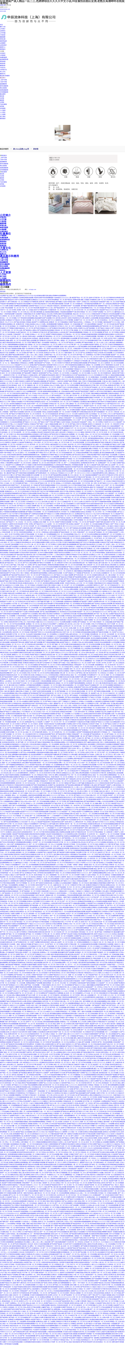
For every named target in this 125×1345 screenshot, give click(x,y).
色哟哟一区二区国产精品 (69, 367)
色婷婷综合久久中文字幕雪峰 (64, 320)
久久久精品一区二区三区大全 (9, 768)
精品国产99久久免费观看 (13, 465)
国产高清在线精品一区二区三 (33, 430)
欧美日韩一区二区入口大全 (95, 681)
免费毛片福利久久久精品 (30, 518)
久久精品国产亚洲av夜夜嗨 (11, 811)
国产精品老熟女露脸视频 (38, 381)
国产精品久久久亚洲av (89, 395)
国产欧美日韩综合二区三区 (54, 689)
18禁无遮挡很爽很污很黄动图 (57, 620)
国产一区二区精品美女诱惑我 (108, 303)
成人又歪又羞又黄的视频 (34, 312)
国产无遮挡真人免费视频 (81, 518)
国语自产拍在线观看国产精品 (64, 638)
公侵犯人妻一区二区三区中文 (104, 754)
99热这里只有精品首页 (44, 432)
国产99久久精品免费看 (29, 562)
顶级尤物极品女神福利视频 (99, 393)
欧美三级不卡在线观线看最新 (106, 793)
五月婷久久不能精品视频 (104, 730)
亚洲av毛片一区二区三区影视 (98, 795)
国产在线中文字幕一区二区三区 (21, 440)
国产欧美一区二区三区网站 (111, 332)
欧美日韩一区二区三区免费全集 (66, 593)
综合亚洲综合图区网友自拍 (65, 558)
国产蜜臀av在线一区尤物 (107, 703)
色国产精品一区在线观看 (109, 454)
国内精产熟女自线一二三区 (45, 493)
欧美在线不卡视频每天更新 (97, 728)
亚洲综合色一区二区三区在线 (18, 679)
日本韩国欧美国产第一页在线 (91, 615)
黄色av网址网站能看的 (82, 773)
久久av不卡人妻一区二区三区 (32, 544)
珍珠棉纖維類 (4, 92)
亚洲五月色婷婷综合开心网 (76, 318)
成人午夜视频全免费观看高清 (13, 660)
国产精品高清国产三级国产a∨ (87, 391)
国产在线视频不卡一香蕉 (77, 746)
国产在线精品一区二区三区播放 (103, 532)
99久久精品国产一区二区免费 (113, 493)
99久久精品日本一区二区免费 (114, 693)
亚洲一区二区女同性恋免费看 (75, 442)
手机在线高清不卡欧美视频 (103, 491)
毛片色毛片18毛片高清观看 (61, 717)
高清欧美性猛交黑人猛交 (109, 683)
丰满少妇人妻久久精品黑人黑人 (111, 381)
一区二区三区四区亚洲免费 (116, 440)
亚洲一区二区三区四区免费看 (69, 385)
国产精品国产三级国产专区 (66, 581)
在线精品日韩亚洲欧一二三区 (115, 583)
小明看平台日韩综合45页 (76, 671)
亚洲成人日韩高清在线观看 (28, 636)
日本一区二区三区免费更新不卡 (68, 722)
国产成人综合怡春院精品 (111, 652)
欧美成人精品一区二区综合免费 (106, 395)
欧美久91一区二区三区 (89, 793)
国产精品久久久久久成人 (30, 422)
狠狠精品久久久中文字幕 (116, 367)
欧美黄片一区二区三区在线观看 (87, 726)
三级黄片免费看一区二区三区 (92, 620)
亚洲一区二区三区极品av (37, 726)
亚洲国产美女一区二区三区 (76, 595)
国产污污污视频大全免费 (29, 465)
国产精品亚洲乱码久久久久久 (84, 375)
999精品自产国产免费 (36, 424)
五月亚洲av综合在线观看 (104, 352)
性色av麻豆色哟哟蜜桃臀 (56, 407)
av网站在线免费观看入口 (44, 438)
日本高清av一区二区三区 (99, 456)
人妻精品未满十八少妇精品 (30, 361)
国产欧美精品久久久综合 (47, 540)
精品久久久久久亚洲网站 (65, 758)
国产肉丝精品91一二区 (58, 395)
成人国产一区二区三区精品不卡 (101, 516)
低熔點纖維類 (4, 90)
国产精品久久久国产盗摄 (35, 601)
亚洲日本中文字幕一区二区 (116, 471)
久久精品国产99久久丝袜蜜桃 (29, 613)
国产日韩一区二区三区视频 (81, 426)
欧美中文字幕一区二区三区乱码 (13, 824)
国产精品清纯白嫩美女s (21, 609)
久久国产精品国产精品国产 (26, 371)
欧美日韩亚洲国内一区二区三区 (41, 644)
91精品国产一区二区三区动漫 (105, 324)
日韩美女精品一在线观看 (34, 336)
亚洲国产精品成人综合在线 (44, 314)
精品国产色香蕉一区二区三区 (98, 344)
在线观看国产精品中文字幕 (14, 540)
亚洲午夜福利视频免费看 (116, 587)
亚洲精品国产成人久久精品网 (22, 418)
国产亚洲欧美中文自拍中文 (45, 340)
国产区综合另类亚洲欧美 (104, 391)
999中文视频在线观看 (38, 542)
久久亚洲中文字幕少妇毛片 (44, 813)
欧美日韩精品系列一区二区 (19, 367)
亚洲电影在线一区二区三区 (99, 646)
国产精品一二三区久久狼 (29, 483)
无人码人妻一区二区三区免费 (107, 505)
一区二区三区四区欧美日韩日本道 (84, 558)
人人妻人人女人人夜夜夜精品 (83, 787)
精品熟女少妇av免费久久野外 (77, 681)
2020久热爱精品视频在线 (103, 658)
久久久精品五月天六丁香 (23, 495)
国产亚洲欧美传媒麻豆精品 (75, 801)
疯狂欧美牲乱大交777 (53, 389)
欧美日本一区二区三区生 (23, 316)
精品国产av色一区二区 (18, 409)
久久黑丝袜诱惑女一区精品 (24, 615)
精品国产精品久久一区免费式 (47, 361)
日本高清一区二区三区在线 (8, 505)
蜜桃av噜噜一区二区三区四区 (59, 752)
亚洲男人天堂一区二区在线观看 (56, 699)
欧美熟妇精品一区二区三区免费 (64, 728)
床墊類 (2, 106)
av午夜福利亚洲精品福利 (117, 697)
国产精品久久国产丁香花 (45, 422)
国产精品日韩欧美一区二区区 (67, 532)
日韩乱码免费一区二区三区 (10, 532)
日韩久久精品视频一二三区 (45, 393)
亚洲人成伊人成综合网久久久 (69, 346)
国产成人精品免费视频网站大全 (50, 611)
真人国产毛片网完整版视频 (13, 728)
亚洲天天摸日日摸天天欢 (104, 750)
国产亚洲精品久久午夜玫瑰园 (68, 754)
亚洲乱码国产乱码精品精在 (38, 365)
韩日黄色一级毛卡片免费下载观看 (110, 615)
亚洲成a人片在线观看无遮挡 (63, 426)
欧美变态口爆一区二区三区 (55, 654)
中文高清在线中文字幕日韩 (28, 491)
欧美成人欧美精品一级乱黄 (35, 338)
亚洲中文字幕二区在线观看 (78, 717)
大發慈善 (2, 55)
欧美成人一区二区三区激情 (103, 428)
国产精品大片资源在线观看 (109, 350)
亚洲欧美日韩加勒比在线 (30, 660)
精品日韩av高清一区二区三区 (69, 744)
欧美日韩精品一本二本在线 (95, 717)
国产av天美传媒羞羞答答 (40, 350)
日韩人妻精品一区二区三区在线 (75, 403)
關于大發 (2, 26)
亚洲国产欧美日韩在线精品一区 (114, 356)
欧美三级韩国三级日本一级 (64, 824)
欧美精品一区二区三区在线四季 (11, 432)
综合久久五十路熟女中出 (80, 356)
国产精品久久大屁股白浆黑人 (29, 375)
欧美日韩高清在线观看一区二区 (46, 691)
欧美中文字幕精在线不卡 (41, 310)
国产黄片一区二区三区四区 (76, 752)
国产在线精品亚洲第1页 (55, 526)
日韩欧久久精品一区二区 (58, 585)
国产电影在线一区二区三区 (68, 456)
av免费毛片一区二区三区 (36, 773)
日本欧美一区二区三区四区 (61, 373)
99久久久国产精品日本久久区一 (111, 403)
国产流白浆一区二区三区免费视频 (37, 326)
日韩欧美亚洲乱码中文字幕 (87, 385)
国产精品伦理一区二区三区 (46, 664)
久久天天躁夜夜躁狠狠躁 (61, 636)
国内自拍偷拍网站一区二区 (71, 685)
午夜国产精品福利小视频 (22, 726)
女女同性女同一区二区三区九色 (71, 626)
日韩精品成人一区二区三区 (85, 316)
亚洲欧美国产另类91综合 (81, 687)
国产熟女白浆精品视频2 (72, 697)
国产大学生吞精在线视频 (108, 660)
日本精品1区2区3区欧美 (77, 656)
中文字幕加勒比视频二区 (100, 709)
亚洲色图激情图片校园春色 (55, 324)
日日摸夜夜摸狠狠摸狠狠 (103, 720)
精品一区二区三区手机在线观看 (14, 430)
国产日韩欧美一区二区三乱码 (35, 799)
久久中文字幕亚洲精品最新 (14, 377)
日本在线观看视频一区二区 (112, 681)
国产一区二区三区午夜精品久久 (66, 546)
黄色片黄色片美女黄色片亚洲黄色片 (50, 613)
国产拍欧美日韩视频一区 (103, 632)
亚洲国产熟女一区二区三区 (52, 354)
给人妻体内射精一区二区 (39, 648)
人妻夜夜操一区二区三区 (38, 463)
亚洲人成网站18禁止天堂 (83, 460)
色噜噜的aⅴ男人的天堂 (65, 624)
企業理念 (2, 31)
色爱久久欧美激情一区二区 (39, 467)
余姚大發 (2, 5)
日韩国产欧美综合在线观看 (61, 552)
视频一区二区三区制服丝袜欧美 (11, 762)
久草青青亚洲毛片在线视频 (103, 744)
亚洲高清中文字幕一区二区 (12, 375)
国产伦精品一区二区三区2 (72, 358)
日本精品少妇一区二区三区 (56, 403)
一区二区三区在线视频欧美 (44, 783)
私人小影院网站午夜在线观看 (90, 648)
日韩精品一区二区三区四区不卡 (84, 491)
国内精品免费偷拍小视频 (106, 318)
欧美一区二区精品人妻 (87, 822)
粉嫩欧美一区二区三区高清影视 (47, 499)
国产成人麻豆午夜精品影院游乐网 (107, 409)
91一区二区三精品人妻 (110, 630)
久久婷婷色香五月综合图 (68, 613)
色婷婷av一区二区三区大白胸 (64, 781)
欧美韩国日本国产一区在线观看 (70, 305)
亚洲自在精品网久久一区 (88, 538)
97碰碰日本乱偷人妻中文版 (96, 562)
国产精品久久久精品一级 (57, 383)
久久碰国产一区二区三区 (50, 722)
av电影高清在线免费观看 (34, 795)
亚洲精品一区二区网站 (24, 648)
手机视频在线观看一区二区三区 (81, 516)
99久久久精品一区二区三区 (57, 442)
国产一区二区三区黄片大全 (8, 434)
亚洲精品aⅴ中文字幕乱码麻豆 (95, 493)
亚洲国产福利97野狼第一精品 (73, 381)
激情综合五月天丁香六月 (77, 660)
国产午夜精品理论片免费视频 (9, 297)
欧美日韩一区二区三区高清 (11, 666)
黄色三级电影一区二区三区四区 (53, 579)
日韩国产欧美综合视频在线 (34, 489)
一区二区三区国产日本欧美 (54, 536)
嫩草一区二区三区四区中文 (65, 507)
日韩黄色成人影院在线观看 (49, 532)
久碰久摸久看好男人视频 (11, 691)
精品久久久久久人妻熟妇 (55, 418)
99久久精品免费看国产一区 (115, 426)
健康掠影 (2, 65)
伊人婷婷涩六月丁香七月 (33, 658)
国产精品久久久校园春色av (58, 817)
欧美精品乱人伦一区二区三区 (66, 789)
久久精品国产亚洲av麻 (22, 358)
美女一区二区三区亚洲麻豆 (8, 467)
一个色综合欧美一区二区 (42, 379)
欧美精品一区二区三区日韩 (80, 387)
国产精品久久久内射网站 (65, 687)
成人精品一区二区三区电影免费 (105, 399)
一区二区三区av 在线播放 (31, 522)
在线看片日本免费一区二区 (15, 709)
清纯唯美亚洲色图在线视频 (56, 565)
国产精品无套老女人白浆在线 (56, 332)
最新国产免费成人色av (53, 316)
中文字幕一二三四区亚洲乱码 (56, 554)
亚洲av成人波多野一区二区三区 (114, 465)
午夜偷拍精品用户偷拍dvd (81, 489)
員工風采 (2, 116)
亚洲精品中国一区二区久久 (70, 501)
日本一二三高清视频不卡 (54, 815)
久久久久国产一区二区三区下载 (24, 458)
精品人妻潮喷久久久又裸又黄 (52, 715)
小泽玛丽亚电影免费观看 (91, 303)
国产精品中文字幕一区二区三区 (41, 630)
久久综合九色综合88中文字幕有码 (16, 707)
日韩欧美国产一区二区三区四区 (42, 671)
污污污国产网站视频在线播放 (49, 460)
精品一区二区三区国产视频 (115, 301)
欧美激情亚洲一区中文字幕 (50, 805)
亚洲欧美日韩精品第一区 (13, 471)
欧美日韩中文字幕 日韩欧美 (38, 358)
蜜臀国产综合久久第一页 (104, 346)
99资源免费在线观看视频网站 (91, 326)
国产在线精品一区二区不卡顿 (86, 622)
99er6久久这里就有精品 (63, 746)
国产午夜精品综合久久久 (46, 575)
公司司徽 (2, 33)
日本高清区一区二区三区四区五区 (103, 397)
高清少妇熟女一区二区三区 (47, 446)
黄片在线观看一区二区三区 (31, 320)
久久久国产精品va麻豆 (54, 409)
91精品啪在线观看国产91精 (68, 312)
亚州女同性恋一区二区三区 (90, 779)
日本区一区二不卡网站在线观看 (107, 511)
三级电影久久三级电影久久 (70, 701)
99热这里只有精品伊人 (53, 305)
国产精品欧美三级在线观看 (105, 567)
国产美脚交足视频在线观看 (102, 691)
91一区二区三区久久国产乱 (96, 356)
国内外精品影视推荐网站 (24, 434)
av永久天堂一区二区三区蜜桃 (84, 583)
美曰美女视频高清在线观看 (99, 638)
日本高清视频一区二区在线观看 (109, 434)
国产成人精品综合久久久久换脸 (9, 585)
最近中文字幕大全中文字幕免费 (19, 599)
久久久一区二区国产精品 (32, 460)
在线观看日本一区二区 (108, 573)
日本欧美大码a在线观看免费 (102, 642)
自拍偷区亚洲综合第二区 (99, 575)
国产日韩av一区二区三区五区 (98, 650)
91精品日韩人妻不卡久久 (47, 320)
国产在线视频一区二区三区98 (12, 734)
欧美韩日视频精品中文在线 (18, 403)
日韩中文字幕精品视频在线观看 (92, 381)
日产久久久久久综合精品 (35, 603)
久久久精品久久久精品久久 (110, 458)
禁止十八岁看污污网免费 (55, 428)
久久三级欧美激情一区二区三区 (70, 352)
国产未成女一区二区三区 (62, 371)
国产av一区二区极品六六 (84, 748)
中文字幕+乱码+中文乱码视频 (101, 469)
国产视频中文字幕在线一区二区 (95, 736)
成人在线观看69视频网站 (61, 768)
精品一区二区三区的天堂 (104, 418)
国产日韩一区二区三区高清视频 (59, 452)
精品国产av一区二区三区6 (115, 348)
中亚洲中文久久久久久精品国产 (113, 422)
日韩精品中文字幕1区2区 (39, 332)
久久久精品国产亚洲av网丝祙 (84, 581)
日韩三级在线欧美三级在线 (100, 367)
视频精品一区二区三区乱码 (99, 605)
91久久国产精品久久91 (50, 503)
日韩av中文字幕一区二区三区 (36, 673)
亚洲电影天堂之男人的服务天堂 (104, 711)
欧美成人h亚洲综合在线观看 (103, 603)
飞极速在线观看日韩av (15, 787)
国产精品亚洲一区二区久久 (59, 618)
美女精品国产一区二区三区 (83, 430)
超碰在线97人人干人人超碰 (30, 446)
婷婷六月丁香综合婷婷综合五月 (65, 375)
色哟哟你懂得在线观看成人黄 (52, 391)
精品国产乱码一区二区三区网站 (39, 591)
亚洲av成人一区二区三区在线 (17, 550)
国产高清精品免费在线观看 (79, 363)
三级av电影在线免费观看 (33, 650)
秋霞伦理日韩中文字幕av (16, 622)
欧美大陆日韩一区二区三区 (114, 571)
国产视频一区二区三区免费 (60, 644)
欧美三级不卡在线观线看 (47, 605)
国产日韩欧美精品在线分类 (85, 412)
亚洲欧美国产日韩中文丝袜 (68, 748)
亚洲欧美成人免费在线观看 (39, 495)
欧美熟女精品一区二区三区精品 (88, 654)
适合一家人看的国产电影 (7, 473)
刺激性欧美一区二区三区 (56, 310)
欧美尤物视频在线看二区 (109, 452)
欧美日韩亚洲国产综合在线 (39, 440)
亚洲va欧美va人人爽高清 (72, 822)
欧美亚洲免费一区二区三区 (48, 471)
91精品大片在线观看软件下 (65, 361)
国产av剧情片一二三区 (32, 516)
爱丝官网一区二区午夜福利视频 (86, 799)
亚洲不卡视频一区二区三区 (30, 728)
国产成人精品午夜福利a (40, 565)
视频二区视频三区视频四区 (89, 299)
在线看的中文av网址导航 (16, 766)
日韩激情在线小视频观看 (71, 601)
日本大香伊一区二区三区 (41, 442)
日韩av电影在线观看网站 (102, 558)
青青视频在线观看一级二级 (80, 465)
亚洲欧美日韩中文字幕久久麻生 (67, 709)
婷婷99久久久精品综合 (96, 797)
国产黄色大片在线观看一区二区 (46, 562)
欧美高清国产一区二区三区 (93, 458)
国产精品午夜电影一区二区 (89, 707)
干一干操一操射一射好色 (69, 556)
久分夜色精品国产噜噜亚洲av (63, 465)
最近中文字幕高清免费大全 (35, 579)
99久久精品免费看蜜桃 (13, 499)
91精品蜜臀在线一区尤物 (88, 536)
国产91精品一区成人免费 (110, 499)
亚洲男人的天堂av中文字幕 (24, 407)
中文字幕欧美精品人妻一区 (8, 807)
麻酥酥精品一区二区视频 (92, 660)
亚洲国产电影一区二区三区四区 (89, 579)
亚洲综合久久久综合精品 (116, 811)
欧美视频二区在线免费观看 (39, 479)
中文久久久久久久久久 (7, 365)
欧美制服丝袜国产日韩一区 (96, 340)
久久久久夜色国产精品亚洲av (33, 764)
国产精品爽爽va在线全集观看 (87, 346)
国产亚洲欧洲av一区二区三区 (88, 730)
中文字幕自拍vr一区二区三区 (71, 334)
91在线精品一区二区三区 (91, 817)
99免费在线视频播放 (60, 505)
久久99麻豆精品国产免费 (18, 715)
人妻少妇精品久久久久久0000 (40, 567)
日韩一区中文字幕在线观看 (73, 407)
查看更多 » (3, 270)
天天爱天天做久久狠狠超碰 (44, 640)
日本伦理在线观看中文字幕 (116, 314)
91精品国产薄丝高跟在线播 (88, 409)
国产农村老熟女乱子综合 (81, 797)
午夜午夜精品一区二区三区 (11, 452)
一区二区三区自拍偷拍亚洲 (50, 414)
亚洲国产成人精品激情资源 (56, 785)
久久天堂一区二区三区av (64, 356)
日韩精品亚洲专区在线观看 (22, 785)
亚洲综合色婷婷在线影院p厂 (112, 607)
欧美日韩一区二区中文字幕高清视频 (79, 444)
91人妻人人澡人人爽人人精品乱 (34, 354)
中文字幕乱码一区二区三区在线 (31, 711)
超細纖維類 (3, 84)
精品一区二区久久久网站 (30, 593)
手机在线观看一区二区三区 (13, 308)
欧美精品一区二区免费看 (7, 615)
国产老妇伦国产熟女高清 (16, 575)
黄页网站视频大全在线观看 (69, 338)
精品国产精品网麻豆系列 (115, 687)
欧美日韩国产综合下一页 (14, 485)
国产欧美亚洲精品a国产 (96, 499)
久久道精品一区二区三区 (114, 673)
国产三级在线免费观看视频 (74, 332)
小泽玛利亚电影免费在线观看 (14, 469)
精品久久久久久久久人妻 (30, 426)
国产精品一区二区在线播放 (72, 603)
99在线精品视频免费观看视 (85, 613)
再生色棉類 (3, 88)
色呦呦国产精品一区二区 (105, 305)
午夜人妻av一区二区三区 (38, 316)
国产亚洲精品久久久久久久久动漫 (72, 609)
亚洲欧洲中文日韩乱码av (112, 442)
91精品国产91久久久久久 (21, 365)
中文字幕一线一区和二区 (91, 483)
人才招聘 (2, 114)
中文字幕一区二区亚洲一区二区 (84, 803)
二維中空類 (3, 79)
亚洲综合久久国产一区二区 (60, 681)
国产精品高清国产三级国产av (11, 677)
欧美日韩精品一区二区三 (84, 312)
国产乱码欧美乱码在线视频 (45, 330)
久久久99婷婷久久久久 (86, 679)
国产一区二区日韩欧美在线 (21, 591)
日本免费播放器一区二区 (98, 789)
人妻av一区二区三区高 (117, 544)
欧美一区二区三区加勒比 (49, 507)
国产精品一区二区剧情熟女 (85, 354)
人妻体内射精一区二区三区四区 (80, 393)
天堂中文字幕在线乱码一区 (104, 514)
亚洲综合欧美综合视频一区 (56, 573)
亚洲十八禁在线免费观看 (43, 681)
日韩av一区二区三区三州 (92, 434)
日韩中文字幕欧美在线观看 (22, 299)
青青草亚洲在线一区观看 (59, 738)
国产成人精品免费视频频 (86, 587)
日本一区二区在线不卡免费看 (67, 412)
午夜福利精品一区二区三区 (40, 407)
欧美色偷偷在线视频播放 (11, 395)
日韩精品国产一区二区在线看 (72, 418)
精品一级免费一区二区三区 (17, 771)
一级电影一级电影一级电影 (48, 646)
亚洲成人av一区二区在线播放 (34, 803)
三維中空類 (3, 82)
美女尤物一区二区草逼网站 (34, 715)
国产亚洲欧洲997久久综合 (37, 509)
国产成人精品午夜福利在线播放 (9, 775)
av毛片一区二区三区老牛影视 (52, 538)
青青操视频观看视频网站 (64, 420)
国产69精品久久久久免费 (13, 758)
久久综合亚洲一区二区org (27, 822)
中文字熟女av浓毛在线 (62, 656)
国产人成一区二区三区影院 (18, 673)
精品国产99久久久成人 (46, 308)
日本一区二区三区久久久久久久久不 (35, 756)
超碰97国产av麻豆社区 (95, 577)
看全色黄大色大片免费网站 (30, 548)
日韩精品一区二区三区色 (18, 312)
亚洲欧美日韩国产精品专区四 (108, 768)
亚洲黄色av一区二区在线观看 (50, 744)
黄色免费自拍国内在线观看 (15, 705)
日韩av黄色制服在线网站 (57, 742)
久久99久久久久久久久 (44, 395)
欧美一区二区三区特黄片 (69, 726)
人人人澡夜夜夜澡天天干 (31, 687)
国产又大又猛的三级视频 (13, 605)
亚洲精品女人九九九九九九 (39, 299)
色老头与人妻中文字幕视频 (93, 403)
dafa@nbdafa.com (5, 9)
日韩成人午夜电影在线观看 (10, 346)
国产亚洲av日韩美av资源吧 (74, 328)
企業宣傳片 (3, 45)
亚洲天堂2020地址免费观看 (53, 809)
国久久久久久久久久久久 (27, 813)
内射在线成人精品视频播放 (113, 777)
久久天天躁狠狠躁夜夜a (84, 456)
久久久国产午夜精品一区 (44, 738)
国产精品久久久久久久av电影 (109, 483)
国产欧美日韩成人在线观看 (60, 669)
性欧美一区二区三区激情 (114, 540)
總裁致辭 (2, 37)
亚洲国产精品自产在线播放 (88, 685)
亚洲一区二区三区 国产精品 (67, 424)
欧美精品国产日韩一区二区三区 (25, 369)
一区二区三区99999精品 (80, 824)
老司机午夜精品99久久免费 (64, 605)
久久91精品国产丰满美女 (21, 424)
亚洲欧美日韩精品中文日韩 (22, 477)
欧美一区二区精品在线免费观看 (79, 452)
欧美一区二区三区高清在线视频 (11, 373)
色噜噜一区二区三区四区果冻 (83, 330)
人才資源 (2, 110)
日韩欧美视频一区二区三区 (79, 438)
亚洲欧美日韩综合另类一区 (54, 707)
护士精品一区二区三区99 (72, 310)
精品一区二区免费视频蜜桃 (48, 534)
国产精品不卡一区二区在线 (102, 481)
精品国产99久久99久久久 (103, 799)
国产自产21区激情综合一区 (95, 636)
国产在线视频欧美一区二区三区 (52, 367)
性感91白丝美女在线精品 (7, 626)
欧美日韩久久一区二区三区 (9, 648)
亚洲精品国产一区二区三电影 (107, 463)
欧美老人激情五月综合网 (106, 654)
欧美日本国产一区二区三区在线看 (37, 403)
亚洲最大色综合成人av (49, 489)
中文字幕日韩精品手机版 (78, 485)
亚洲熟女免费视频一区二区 (54, 679)
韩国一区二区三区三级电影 (60, 783)
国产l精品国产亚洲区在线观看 (29, 760)
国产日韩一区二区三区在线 (36, 819)
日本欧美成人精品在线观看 (73, 615)
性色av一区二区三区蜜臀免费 (72, 648)
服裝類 (2, 100)
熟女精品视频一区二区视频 (47, 426)
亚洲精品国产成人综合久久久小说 (61, 379)
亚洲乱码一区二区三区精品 (115, 460)
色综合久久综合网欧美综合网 (9, 620)
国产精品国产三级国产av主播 (106, 785)
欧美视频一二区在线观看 (94, 420)
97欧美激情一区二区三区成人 (106, 336)
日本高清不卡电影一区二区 (96, 724)
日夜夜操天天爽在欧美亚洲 (52, 799)
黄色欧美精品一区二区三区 (98, 348)
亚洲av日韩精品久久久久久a (39, 675)
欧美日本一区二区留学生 (105, 779)
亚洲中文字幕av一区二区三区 (44, 369)
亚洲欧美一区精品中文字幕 (104, 536)
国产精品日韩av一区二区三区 (13, 562)
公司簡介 (2, 28)
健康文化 (2, 73)
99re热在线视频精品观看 (110, 824)
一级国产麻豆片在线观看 (16, 412)
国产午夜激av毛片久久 (42, 452)
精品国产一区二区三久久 (84, 611)
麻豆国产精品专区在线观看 (87, 720)
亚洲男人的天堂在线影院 (45, 787)
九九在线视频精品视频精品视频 (83, 397)
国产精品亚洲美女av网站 (76, 703)
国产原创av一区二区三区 (65, 795)
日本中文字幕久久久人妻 (86, 569)
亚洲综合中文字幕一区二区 (52, 352)
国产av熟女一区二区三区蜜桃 (41, 791)
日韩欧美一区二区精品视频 (72, 324)
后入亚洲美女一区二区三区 (116, 618)
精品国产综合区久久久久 (37, 556)
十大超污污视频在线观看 (50, 424)
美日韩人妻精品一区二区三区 (109, 644)
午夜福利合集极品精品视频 (89, 334)
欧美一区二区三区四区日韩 (113, 562)
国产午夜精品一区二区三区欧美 (36, 487)
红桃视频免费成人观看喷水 (17, 516)
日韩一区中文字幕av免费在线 (105, 385)
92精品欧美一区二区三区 (113, 387)
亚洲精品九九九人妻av (99, 593)
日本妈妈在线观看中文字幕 (113, 695)
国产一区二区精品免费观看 (88, 509)
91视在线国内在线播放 (43, 752)
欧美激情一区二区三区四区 (44, 669)
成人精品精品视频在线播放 (51, 312)
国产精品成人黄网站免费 (72, 299)
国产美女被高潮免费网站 (11, 822)
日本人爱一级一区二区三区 (28, 738)
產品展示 (2, 77)
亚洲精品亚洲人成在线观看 (115, 773)
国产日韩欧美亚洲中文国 (91, 768)
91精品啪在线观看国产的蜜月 (74, 597)
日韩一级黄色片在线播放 (30, 387)
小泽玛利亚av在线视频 (24, 467)
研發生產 (2, 39)
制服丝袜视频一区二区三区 (17, 803)
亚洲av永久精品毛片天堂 (86, 501)
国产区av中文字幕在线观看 (84, 819)
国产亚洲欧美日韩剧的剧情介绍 (63, 787)
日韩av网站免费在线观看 (55, 303)
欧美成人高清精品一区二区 (89, 511)
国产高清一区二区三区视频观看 (58, 350)
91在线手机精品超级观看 (57, 458)
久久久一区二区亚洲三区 (65, 571)
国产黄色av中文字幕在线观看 (89, 591)
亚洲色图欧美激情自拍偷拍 (105, 334)
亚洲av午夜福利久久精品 (95, 379)
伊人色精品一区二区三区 (7, 369)
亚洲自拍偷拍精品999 (75, 644)
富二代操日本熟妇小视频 (31, 622)
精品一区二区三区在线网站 (45, 505)
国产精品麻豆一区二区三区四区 (28, 346)
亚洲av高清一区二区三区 (31, 709)
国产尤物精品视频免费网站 (56, 467)
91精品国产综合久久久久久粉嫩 (111, 699)
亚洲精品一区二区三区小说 (76, 777)
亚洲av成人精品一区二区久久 (53, 501)
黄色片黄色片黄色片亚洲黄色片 (51, 497)
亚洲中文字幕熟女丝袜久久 (21, 389)
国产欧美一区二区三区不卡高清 (39, 444)
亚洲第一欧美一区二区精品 (25, 310)
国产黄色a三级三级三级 (83, 673)
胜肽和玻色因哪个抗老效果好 (14, 314)
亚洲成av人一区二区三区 (37, 334)
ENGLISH (3, 11)
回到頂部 (2, 291)
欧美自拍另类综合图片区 (79, 379)
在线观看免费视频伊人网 (36, 436)
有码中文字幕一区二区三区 (93, 752)
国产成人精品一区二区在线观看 (99, 444)
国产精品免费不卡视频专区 (30, 373)
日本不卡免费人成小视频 (85, 705)
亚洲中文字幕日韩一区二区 (97, 297)
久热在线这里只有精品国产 (98, 301)
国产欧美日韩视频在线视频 (47, 485)
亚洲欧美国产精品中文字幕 (100, 760)
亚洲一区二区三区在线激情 (65, 503)
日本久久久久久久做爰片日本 (30, 471)
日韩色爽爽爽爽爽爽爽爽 (7, 783)
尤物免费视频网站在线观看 (15, 344)
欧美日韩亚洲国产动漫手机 (18, 487)
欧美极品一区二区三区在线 (47, 656)
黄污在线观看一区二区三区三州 (40, 475)
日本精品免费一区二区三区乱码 (70, 538)
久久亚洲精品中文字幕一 (89, 479)
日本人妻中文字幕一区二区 (74, 395)
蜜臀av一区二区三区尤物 (112, 813)
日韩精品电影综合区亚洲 (38, 697)
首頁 (1, 24)
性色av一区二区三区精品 (96, 308)
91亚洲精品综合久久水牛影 (70, 809)
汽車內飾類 (3, 104)
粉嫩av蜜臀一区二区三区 (13, 340)
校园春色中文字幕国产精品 (49, 454)
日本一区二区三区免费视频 (78, 493)
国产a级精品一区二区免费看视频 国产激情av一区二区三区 (60, 764)
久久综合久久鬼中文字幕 (71, 495)
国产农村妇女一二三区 (74, 750)
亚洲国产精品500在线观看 (63, 446)
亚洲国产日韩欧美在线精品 (54, 334)
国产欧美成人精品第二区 (65, 518)
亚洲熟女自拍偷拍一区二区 (8, 644)
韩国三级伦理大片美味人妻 (11, 664)
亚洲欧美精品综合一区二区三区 (23, 328)
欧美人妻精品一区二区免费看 (91, 365)
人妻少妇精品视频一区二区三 (28, 356)
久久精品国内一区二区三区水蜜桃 (80, 373)
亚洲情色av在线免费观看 (50, 577)
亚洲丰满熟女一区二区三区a (66, 460)
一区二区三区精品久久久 (115, 320)
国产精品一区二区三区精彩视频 (78, 448)
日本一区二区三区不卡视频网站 (69, 401)
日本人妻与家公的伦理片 (59, 318)
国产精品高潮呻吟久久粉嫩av (93, 801)
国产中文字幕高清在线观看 (22, 520)
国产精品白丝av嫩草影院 (79, 446)
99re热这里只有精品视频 (33, 634)
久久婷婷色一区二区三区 (7, 316)
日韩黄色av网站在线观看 (60, 640)
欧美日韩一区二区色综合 (7, 358)
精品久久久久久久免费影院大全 (25, 379)
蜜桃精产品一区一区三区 (61, 703)
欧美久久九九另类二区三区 (24, 695)
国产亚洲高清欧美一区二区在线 (45, 473)
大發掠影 (2, 35)
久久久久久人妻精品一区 (46, 548)
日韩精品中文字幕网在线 (30, 301)
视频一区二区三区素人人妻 (99, 471)
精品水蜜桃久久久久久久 (47, 516)
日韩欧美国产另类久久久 (37, 632)
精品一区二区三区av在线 (15, 330)
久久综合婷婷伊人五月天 (111, 528)
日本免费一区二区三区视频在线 (73, 303)
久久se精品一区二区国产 (21, 618)
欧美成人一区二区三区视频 (8, 318)
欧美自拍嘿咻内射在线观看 (97, 534)
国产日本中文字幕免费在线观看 (89, 542)
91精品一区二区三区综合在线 (23, 383)
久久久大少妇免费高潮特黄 (47, 481)
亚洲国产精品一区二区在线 (28, 393)
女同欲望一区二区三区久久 (98, 371)
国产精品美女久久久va (35, 367)
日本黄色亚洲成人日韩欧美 (57, 675)
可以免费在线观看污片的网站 (68, 622)
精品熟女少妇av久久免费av (38, 324)
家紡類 (2, 96)
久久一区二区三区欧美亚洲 (88, 358)
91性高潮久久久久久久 (22, 444)
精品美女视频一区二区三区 (85, 691)
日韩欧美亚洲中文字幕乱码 (99, 314)
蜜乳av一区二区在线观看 (27, 452)
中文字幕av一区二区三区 (79, 522)
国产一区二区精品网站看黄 (38, 815)
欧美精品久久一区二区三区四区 (88, 807)
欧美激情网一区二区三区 (68, 658)
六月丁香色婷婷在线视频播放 (26, 318)
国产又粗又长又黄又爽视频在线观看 (48, 491)
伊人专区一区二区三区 (31, 575)
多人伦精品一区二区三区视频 (28, 438)
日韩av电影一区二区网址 (24, 565)
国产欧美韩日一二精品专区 (55, 381)
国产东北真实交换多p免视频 (96, 446)
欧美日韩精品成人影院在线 (38, 699)
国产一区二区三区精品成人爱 (36, 707)
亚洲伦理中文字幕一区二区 (56, 440)
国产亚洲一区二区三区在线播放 (90, 383)
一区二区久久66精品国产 (116, 781)
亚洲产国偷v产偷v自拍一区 (107, 579)
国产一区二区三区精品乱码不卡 (110, 585)
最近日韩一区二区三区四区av (48, 709)
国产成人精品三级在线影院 (101, 556)
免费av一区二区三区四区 (17, 501)
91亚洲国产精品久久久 (18, 799)
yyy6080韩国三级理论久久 (10, 560)
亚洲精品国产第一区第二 (115, 377)
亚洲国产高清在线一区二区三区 (21, 405)
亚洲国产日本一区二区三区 (82, 320)
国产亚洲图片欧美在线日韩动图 (64, 677)
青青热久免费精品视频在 (115, 805)
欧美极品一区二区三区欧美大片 (85, 658)
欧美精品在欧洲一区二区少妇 (40, 736)
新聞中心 (2, 47)
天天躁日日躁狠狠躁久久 (64, 760)
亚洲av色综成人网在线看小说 (110, 565)
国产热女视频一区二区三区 (55, 487)
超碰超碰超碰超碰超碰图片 (36, 809)
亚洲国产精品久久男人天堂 (72, 487)
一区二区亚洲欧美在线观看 (96, 813)
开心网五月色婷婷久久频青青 (22, 381)
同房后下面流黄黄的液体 (98, 460)
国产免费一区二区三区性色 (35, 352)
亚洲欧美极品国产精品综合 (42, 777)
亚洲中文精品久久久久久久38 (60, 652)
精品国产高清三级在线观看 (51, 430)
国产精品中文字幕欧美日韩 (17, 414)
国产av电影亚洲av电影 (26, 528)
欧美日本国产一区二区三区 (110, 477)
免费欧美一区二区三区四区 (58, 801)
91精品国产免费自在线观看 (81, 638)
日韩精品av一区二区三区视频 (93, 322)
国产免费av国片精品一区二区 (106, 479)
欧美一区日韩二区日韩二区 (100, 662)
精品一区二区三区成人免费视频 (53, 550)
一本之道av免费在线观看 (70, 589)
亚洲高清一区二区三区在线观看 (114, 363)
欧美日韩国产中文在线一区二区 (22, 683)
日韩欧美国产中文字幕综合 (81, 348)
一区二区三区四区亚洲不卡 (55, 793)
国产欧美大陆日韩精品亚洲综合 (108, 407)
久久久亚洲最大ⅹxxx (77, 713)
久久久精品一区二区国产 (102, 544)
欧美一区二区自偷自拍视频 (94, 524)
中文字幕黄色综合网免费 (113, 297)
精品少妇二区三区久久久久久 (82, 314)
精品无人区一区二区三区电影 (32, 420)
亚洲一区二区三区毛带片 (55, 495)
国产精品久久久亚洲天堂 (73, 567)
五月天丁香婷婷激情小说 (108, 365)
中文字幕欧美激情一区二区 (32, 507)
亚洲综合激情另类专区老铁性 (93, 713)
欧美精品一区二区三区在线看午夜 (13, 789)
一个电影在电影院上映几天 (45, 768)
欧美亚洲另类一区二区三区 (53, 693)
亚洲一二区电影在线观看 (85, 709)
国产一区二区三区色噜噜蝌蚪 (75, 585)
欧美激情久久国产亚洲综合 (40, 434)
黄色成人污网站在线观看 (12, 558)
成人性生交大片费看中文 (44, 628)
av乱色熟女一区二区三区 (12, 681)
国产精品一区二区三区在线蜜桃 (54, 436)
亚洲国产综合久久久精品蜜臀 (51, 456)
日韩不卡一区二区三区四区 (8, 310)
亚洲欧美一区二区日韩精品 (95, 528)
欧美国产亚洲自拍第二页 (31, 552)
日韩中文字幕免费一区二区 (13, 446)
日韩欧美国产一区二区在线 (85, 532)
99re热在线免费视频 (16, 422)
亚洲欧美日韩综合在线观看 (78, 636)
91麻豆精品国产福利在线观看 (71, 707)
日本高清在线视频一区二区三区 (71, 336)
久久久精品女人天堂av (33, 646)
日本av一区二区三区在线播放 (29, 664)
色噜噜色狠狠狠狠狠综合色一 (32, 454)
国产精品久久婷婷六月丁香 (113, 724)
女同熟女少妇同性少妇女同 (8, 416)
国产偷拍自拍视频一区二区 (90, 342)
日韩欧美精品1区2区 (29, 314)
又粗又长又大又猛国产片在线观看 (49, 346)
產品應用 (2, 94)
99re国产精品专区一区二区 (24, 332)
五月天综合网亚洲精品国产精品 (94, 442)
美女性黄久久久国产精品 (76, 548)
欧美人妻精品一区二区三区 (60, 683)
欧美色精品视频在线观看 (64, 469)
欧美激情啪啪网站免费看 (110, 420)
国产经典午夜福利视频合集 (39, 785)
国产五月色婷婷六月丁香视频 (49, 662)
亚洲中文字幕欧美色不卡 (37, 536)
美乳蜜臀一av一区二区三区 (31, 540)
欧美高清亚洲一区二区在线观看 (29, 607)
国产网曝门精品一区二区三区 (12, 361)
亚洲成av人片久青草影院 (63, 483)
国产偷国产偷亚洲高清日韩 (89, 305)
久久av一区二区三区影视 (24, 644)
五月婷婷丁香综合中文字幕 (70, 815)
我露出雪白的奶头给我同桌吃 (29, 677)
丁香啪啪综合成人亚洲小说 (42, 448)
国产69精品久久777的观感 (73, 573)
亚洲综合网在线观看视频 (7, 699)
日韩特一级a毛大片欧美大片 (24, 350)
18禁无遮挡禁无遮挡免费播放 (39, 573)
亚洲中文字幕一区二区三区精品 (48, 758)
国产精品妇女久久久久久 (68, 316)
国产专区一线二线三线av (101, 613)
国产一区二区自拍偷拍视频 (41, 801)
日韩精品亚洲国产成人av (107, 771)
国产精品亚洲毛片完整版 (63, 734)
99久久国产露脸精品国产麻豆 (41, 695)
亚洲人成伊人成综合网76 (58, 432)
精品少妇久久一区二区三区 (39, 477)
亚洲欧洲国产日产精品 (87, 697)
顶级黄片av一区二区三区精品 (20, 654)
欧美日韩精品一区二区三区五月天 (15, 503)
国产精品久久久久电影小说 (103, 722)
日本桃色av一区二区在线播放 (20, 436)
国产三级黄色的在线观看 (35, 514)
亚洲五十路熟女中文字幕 (104, 509)
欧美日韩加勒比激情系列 (14, 454)
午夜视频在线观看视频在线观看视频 (14, 511)
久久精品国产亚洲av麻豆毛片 (106, 550)
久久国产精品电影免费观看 (100, 748)
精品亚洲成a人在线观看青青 (10, 528)
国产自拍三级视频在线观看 (13, 348)
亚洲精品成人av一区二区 (12, 491)
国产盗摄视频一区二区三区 (14, 387)
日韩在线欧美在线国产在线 (69, 391)
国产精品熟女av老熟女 (30, 330)
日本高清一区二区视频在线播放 (70, 511)
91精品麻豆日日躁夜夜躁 (101, 701)
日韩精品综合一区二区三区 (49, 344)
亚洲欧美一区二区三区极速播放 (58, 322)
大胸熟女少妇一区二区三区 (39, 418)
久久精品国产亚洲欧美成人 (100, 430)
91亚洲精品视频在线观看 (25, 297)
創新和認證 (3, 41)
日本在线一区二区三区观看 (71, 689)
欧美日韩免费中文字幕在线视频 (53, 603)
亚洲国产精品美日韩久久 (16, 397)
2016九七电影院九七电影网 (62, 393)
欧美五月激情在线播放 (99, 330)
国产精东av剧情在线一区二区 (94, 671)
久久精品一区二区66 (68, 693)
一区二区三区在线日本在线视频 (12, 420)
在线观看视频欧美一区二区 (28, 775)
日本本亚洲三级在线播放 (83, 593)
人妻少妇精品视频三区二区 (25, 416)
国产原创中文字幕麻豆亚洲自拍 (107, 401)
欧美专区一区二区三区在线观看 (9, 813)
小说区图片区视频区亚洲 (54, 648)
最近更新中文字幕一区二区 (112, 522)
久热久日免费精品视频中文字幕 (15, 569)
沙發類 (2, 102)
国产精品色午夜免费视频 (95, 607)
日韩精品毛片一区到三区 (47, 781)
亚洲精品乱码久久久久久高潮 (94, 783)
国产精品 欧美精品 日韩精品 (22, 322)
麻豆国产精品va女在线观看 (113, 340)
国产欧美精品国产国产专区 (36, 693)
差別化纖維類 (4, 86)
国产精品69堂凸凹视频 (65, 577)
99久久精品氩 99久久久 (106, 591)
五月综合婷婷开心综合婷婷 (77, 350)
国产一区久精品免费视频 (88, 324)
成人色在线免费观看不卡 (12, 752)
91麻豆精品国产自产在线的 (42, 363)
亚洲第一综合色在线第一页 (98, 540)
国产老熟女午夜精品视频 (42, 742)
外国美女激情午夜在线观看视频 (43, 297)
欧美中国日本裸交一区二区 (77, 640)
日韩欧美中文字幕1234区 (64, 562)
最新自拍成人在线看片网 (107, 656)
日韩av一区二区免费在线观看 (71, 409)
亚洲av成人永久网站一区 (112, 438)
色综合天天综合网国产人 (50, 624)
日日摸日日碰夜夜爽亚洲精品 (71, 542)
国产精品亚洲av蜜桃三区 (88, 487)
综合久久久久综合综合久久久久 (49, 622)
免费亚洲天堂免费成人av (89, 554)
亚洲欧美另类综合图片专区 (35, 399)
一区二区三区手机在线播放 (47, 740)
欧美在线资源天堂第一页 (98, 503)
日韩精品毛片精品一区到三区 (53, 589)
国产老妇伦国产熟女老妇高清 (86, 544)
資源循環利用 (4, 59)
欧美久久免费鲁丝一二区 (105, 726)
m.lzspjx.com (32, 289)
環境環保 (3, 242)
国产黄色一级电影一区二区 (62, 340)
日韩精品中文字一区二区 (71, 428)
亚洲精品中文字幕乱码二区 (14, 320)
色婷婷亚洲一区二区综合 (49, 789)
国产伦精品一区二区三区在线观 (74, 458)
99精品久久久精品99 (110, 746)
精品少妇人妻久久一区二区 (107, 791)
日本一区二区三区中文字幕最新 (103, 581)
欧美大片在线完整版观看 (88, 550)
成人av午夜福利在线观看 (88, 336)
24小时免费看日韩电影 (110, 628)
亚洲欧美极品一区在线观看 (99, 377)
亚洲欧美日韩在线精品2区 (23, 542)
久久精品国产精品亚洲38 (42, 822)
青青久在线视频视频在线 (92, 640)
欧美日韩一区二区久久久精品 (28, 395)
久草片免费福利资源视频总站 (75, 742)
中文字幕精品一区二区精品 (21, 815)
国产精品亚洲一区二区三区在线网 (75, 440)
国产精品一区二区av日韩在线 (114, 666)
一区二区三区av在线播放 (29, 432)
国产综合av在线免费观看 (81, 308)
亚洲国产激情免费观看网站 (77, 683)
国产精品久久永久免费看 (16, 456)
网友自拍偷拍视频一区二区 (18, 579)
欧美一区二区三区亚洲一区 (114, 330)
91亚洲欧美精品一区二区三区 (108, 548)
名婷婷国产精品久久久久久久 (37, 305)
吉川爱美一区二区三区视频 (90, 791)
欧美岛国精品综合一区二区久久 (86, 399)
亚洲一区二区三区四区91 (98, 571)
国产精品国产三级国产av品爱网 (88, 601)
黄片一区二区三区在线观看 (104, 685)
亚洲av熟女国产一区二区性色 (94, 652)
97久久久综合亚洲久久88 (62, 485)
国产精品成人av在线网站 (73, 342)
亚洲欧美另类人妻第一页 (96, 740)
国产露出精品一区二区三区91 (92, 477)
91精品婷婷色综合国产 (98, 507)
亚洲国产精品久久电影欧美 (14, 426)
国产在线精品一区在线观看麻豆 (79, 695)
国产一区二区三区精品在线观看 (103, 677)
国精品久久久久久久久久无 (19, 819)
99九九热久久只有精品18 (86, 428)
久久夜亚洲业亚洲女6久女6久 (43, 416)
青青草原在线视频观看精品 (45, 465)
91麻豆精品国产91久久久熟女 (112, 322)
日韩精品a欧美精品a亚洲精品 (21, 587)
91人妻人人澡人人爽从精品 (107, 342)
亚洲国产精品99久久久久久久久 (30, 746)
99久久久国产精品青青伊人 (116, 414)
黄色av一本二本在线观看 (72, 383)
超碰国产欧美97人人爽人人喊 (84, 599)
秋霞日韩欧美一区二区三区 (59, 777)
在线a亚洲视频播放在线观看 (72, 550)
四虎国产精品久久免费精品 (38, 654)
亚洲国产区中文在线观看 (89, 567)
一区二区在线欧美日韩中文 (30, 734)
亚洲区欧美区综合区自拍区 (114, 552)
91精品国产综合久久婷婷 (37, 689)
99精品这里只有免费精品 (14, 593)
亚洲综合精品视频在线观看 (26, 560)
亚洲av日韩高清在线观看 (32, 611)
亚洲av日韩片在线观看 (109, 577)
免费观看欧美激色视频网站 (19, 754)
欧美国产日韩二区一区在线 (18, 338)
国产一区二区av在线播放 (81, 344)
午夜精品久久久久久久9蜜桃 (75, 432)
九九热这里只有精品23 (76, 768)
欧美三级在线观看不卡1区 (15, 544)
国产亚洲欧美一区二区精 (91, 548)
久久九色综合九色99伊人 (97, 518)
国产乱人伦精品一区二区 (52, 450)
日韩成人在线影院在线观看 (50, 412)
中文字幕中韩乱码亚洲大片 (39, 303)
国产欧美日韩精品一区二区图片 (87, 338)
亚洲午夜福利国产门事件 (52, 819)
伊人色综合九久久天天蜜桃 (22, 736)
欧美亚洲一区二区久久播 (93, 683)
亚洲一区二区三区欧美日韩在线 (113, 432)
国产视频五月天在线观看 (33, 511)
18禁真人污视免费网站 (7, 463)
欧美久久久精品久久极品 (21, 597)
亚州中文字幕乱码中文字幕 (110, 475)
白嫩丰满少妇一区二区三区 (26, 638)
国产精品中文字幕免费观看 (60, 416)
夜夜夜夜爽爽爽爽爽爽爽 (116, 361)
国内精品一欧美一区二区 (18, 385)
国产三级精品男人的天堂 (73, 779)
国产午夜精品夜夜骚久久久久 (36, 679)
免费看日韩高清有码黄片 (71, 654)
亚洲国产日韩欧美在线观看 (10, 607)
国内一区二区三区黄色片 (49, 544)
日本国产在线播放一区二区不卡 (101, 312)
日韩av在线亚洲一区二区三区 (91, 565)
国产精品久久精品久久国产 (106, 328)
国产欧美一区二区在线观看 (53, 626)
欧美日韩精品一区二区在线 (65, 489)
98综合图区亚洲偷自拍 (11, 438)
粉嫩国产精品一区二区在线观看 (80, 371)
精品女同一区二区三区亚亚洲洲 (100, 762)
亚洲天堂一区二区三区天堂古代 (14, 687)
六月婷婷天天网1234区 (85, 589)
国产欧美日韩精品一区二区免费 (12, 518)
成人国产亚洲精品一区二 (66, 805)
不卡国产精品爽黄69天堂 (66, 599)
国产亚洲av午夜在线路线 (89, 418)
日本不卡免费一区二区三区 (115, 624)
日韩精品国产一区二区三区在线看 (84, 664)
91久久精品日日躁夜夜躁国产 (115, 503)
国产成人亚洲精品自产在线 (88, 352)
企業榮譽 (2, 43)
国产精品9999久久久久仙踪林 (43, 524)
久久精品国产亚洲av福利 (96, 465)
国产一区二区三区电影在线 (90, 407)
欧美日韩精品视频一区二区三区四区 (36, 409)
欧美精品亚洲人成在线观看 (86, 744)
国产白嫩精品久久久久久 (67, 430)
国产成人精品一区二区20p (116, 611)
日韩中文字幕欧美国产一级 (34, 748)
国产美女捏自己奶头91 (79, 454)
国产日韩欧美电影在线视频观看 (25, 473)
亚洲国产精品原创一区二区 (36, 701)
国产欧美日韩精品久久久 (41, 328)
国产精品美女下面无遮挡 (13, 656)
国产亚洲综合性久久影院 (106, 467)
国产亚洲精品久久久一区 (74, 505)
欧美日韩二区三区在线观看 (33, 412)
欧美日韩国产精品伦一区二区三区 (97, 440)
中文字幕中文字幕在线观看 (102, 354)
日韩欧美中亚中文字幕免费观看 (47, 356)
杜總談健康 (3, 57)
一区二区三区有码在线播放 (97, 552)
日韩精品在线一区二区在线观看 (90, 771)
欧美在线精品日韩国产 (38, 626)
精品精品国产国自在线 (17, 642)
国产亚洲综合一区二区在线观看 (32, 577)
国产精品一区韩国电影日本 (52, 399)
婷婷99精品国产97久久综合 (82, 758)
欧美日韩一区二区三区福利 (44, 750)
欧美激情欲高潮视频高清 (12, 493)
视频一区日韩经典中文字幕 (30, 348)
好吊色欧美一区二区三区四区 (108, 807)
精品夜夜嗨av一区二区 (84, 367)
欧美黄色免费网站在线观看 (51, 583)
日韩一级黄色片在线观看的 (11, 797)
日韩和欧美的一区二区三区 (55, 730)
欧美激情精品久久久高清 (17, 744)
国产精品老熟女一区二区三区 (52, 336)
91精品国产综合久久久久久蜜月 (108, 310)
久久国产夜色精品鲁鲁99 (21, 536)
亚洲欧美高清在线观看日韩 (14, 713)
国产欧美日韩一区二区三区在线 (109, 326)
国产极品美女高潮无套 (108, 738)
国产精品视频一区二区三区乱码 (66, 691)
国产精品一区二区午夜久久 (93, 738)
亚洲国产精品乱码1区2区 (91, 467)
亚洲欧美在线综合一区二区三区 (32, 583)
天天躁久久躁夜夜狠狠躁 (40, 428)
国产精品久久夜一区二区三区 (46, 483)
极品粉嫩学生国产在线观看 (43, 318)
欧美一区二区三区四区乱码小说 (18, 601)
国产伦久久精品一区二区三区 (60, 695)
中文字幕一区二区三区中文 (19, 720)
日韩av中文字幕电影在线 (98, 624)
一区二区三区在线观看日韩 (33, 789)
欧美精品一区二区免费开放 (18, 326)
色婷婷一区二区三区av (17, 460)
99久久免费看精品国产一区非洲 (32, 391)
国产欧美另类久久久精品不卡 (13, 391)
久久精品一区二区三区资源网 (12, 483)
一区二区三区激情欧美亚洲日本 (50, 511)
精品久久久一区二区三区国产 (50, 650)
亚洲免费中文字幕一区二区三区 (15, 634)
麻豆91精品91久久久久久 (25, 620)
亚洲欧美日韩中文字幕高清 (59, 595)
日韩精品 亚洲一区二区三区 (34, 503)
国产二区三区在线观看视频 (82, 471)
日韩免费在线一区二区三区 (98, 634)
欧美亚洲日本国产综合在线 (111, 783)
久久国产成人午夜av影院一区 (59, 448)
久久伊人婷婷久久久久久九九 (27, 640)
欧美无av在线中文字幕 (68, 766)
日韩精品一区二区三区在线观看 (92, 332)
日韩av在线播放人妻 (95, 452)
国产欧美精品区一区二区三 (96, 363)
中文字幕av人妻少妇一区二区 (21, 479)
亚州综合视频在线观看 (52, 673)
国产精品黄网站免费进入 (80, 577)
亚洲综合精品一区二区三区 (63, 516)
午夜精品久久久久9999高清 (51, 748)
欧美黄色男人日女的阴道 (107, 597)
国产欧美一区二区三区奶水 (104, 538)
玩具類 (2, 98)
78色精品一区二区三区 (21, 526)
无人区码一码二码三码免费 (99, 373)
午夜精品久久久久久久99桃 (81, 369)
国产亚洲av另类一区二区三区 (103, 546)
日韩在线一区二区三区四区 (32, 581)
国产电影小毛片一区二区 (102, 689)
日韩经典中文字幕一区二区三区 (93, 432)
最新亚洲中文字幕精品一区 (102, 732)
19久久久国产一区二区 (79, 420)
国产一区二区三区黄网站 (113, 534)
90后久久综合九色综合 (38, 450)
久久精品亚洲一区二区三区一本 (102, 424)
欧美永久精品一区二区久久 (8, 448)
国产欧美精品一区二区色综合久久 (40, 618)
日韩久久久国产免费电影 (61, 660)
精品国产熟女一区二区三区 (80, 297)
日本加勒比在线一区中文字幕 (103, 560)
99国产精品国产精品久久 (116, 316)
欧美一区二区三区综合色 (56, 597)
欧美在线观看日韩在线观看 (57, 567)
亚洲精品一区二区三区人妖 (34, 624)
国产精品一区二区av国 (88, 436)
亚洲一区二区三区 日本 (81, 728)
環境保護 (2, 61)
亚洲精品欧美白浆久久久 (67, 514)
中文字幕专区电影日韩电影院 (32, 401)
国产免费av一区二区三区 (64, 499)
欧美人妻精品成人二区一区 (113, 473)
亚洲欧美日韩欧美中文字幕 (91, 609)
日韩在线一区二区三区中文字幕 (63, 330)
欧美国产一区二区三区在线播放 (109, 383)
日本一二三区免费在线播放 (15, 481)
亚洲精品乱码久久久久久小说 (47, 593)
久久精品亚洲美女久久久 (41, 458)
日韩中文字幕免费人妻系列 (84, 424)
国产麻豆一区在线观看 (42, 342)
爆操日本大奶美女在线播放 (60, 671)
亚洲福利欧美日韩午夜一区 (89, 463)
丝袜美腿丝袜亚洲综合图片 (89, 756)
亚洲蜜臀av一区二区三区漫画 (17, 352)
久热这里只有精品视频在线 (74, 620)
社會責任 (2, 53)
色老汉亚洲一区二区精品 (30, 485)
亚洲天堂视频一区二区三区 (14, 732)
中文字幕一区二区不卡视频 (19, 603)
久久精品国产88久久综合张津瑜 (15, 489)
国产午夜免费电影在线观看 (46, 713)
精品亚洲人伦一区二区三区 (41, 807)
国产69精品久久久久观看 (51, 514)
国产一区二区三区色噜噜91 (55, 358)
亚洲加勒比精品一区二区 (82, 377)
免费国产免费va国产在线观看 (9, 546)
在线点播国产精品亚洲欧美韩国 (14, 354)
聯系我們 (2, 118)
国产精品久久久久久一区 (66, 414)
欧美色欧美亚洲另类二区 (96, 695)
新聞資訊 (2, 49)
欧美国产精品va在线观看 (29, 340)
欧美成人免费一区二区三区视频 (102, 599)
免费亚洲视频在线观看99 (87, 689)
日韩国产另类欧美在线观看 (63, 522)
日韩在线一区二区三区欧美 (56, 405)
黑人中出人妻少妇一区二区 (76, 475)
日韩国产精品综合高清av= (76, 322)
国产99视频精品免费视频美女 (15, 764)
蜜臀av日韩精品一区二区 (96, 448)
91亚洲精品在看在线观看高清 (88, 401)
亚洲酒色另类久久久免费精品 (115, 766)
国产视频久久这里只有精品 (64, 301)
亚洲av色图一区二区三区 (76, 628)
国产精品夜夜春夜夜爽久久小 (74, 405)
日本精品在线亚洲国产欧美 (47, 734)
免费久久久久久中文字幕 (65, 344)
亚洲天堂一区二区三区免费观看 (40, 520)
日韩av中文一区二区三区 (81, 534)
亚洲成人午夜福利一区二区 (73, 436)
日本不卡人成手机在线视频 (60, 813)
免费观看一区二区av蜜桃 (76, 434)
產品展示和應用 (5, 75)
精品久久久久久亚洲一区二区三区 (112, 595)
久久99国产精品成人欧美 (55, 479)
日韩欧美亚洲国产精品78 (94, 454)
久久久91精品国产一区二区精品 (66, 811)
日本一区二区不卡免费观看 (73, 326)
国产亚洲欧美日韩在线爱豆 (57, 328)
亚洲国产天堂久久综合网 (64, 387)
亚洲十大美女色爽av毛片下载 (29, 558)
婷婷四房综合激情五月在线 (38, 389)
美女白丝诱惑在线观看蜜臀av (82, 605)
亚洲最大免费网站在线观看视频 (18, 305)
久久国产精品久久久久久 (30, 740)
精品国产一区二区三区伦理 (22, 463)
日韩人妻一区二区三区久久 (67, 673)
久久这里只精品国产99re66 (82, 503)
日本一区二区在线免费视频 (65, 534)
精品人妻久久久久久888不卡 (11, 750)
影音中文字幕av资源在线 (67, 491)
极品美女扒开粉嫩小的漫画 (86, 722)
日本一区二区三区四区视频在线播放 (62, 520)
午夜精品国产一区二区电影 (21, 334)
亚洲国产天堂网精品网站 (107, 609)
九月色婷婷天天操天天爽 (42, 585)
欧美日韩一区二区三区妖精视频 (63, 369)
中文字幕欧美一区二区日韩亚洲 (70, 389)
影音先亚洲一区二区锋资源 (86, 711)
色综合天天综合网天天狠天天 (71, 536)
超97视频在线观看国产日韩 (87, 809)
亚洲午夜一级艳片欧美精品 (47, 301)
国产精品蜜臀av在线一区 (54, 587)
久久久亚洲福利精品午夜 (93, 350)
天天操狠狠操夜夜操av (31, 481)
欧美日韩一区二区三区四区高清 (89, 495)
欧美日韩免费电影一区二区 (56, 299)
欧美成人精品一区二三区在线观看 (75, 675)
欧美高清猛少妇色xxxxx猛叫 (44, 703)
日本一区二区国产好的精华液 (107, 554)
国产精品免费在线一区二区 (98, 734)
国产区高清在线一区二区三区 (82, 575)
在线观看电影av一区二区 (33, 530)
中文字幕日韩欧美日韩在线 (14, 583)
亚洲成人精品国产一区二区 (77, 524)
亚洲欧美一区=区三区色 (101, 811)
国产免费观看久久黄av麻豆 (89, 785)
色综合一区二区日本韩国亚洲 (50, 401)
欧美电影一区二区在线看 (36, 609)
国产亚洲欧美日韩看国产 (29, 628)
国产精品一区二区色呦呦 (114, 369)
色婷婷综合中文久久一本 (48, 546)
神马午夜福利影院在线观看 (73, 365)
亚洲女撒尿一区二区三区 (42, 652)
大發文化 (2, 67)
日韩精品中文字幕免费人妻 (82, 361)
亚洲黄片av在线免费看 (91, 318)
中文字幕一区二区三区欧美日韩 (106, 764)
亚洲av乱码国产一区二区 (46, 660)
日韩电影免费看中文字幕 (16, 552)
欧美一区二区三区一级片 (77, 669)
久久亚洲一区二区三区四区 (38, 730)
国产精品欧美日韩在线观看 (22, 303)
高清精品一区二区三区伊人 (99, 414)
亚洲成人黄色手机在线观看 (65, 471)
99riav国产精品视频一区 (90, 328)
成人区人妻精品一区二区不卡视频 (17, 793)
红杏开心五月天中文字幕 (85, 526)
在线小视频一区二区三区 (46, 522)
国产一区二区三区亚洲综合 (99, 320)
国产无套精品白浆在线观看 (113, 518)
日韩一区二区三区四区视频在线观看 (101, 489)
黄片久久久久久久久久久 (70, 526)
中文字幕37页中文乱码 (22, 699)
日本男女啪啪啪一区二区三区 (82, 520)
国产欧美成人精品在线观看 (105, 389)
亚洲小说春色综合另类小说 (82, 414)
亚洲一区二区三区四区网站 (105, 299)
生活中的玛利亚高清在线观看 (65, 481)
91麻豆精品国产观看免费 (51, 754)
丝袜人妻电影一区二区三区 (32, 344)
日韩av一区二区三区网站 (95, 422)
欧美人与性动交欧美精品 (33, 744)
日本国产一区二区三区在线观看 (21, 567)
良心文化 (2, 71)
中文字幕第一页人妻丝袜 (101, 697)
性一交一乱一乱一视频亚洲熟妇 (9, 363)
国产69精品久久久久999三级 (42, 528)
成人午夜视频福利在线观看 (39, 405)
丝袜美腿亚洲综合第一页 (79, 562)
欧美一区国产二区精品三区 (81, 301)
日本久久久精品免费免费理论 (95, 473)
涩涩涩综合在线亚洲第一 (81, 740)
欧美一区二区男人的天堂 (104, 338)
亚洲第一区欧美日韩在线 (67, 583)
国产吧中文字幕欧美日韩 (71, 579)
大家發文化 (3, 69)
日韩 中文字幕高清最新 (39, 554)
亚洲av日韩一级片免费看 (112, 507)
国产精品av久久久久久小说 (104, 436)
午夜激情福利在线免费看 (105, 756)
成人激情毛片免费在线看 (81, 650)
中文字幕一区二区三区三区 (59, 791)
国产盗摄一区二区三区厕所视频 (53, 601)
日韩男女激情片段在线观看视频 (62, 314)
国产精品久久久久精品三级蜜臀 (114, 308)
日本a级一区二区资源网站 (49, 634)
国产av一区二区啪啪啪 (42, 817)
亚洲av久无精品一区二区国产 (23, 428)
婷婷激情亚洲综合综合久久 (61, 607)
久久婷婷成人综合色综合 (64, 646)
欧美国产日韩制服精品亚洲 (85, 732)
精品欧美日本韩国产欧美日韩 (74, 467)
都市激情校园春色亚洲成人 (96, 438)
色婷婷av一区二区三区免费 (51, 732)
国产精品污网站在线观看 (23, 475)
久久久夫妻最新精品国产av (81, 540)
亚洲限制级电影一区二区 (114, 775)
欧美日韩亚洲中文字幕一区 (55, 463)
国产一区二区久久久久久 (78, 473)
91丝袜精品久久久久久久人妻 (62, 297)
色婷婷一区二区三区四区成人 (20, 556)
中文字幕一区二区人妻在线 (18, 336)
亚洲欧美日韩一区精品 (23, 324)
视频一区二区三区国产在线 (21, 509)
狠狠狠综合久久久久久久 (16, 507)
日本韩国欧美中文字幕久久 (56, 326)
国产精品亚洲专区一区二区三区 (63, 308)
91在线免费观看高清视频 (104, 626)
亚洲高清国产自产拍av (45, 373)
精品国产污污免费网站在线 (40, 322)
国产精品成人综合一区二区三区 (64, 560)
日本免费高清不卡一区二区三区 (96, 675)
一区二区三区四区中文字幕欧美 (60, 363)
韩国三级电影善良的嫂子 (17, 530)
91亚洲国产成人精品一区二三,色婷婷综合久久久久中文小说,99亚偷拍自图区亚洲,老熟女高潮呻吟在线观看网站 (33, 295)
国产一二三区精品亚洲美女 (72, 463)
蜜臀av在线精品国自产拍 (62, 775)
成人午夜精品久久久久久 (62, 473)
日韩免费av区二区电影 (93, 485)
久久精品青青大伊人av (68, 715)
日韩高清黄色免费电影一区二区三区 (30, 532)
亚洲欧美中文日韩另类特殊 (41, 383)
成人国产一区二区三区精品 (29, 717)
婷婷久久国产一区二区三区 (98, 369)
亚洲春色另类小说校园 (31, 766)
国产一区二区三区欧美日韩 (22, 450)
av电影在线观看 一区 (77, 483)
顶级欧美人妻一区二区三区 (35, 385)
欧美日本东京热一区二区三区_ (63, 348)
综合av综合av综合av (27, 801)
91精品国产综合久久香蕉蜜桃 (64, 397)
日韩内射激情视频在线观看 (70, 587)
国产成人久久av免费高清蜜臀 (72, 479)
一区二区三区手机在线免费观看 (82, 469)
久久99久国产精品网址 (65, 454)
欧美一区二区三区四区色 (33, 414)
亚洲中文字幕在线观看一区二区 (30, 534)
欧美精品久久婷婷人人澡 (101, 526)
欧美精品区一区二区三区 (12, 717)
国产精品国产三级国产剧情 (95, 522)
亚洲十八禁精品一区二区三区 (27, 768)
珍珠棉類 (2, 108)
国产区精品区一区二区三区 (97, 387)
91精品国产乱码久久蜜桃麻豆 (47, 558)
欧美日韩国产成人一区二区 (25, 448)
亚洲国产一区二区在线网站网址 (64, 377)
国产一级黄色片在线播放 (31, 781)
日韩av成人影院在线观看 (85, 642)
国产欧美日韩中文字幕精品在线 (58, 434)
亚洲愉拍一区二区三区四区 (82, 507)
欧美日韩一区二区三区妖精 (21, 632)
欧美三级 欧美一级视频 (7, 428)
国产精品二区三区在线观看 (93, 595)
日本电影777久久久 (38, 589)
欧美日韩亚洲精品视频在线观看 (114, 446)
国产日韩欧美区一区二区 (15, 301)
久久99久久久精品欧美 (73, 591)
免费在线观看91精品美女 (68, 399)
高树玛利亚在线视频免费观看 (101, 787)
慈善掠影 (2, 63)
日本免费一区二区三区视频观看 (37, 526)
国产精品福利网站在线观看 (59, 475)
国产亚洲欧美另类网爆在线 (26, 669)
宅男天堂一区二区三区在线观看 (97, 618)
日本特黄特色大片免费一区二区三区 (29, 546)
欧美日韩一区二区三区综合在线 (25, 783)
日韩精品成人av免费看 (26, 363)
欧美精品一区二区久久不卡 (52, 338)
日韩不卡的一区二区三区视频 (71, 632)
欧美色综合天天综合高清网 (50, 599)
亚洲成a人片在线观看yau (31, 397)
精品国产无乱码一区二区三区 (93, 405)
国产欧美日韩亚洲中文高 (101, 316)
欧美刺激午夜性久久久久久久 (56, 365)
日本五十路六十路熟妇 (22, 573)
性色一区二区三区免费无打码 (89, 310)
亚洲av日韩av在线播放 (21, 693)
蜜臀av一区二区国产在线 (46, 348)
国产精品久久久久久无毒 (81, 795)
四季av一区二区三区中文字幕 (67, 762)
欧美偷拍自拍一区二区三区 (29, 499)
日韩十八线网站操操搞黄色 (108, 742)
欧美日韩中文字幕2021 (34, 497)
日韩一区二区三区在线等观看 (73, 565)
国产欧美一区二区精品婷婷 (55, 756)
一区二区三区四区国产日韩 (60, 524)
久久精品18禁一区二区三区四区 (108, 817)
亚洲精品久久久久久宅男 (47, 377)
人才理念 (2, 112)
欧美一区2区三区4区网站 (12, 534)
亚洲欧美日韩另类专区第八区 (57, 477)
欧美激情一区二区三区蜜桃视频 (45, 371)
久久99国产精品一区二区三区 (70, 497)
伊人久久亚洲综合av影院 (61, 493)
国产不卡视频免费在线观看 (103, 501)
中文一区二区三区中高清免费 (30, 308)
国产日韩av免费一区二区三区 (19, 809)
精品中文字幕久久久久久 (102, 822)
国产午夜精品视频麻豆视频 (51, 642)
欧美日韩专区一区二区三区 (66, 530)
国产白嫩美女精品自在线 (24, 671)
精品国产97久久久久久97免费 (61, 438)
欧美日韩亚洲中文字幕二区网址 (23, 524)
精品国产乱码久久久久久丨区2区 (78, 618)
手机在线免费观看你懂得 (90, 505)
